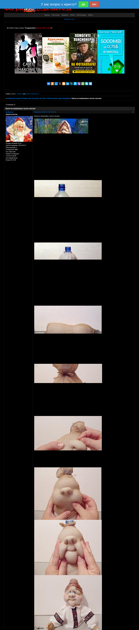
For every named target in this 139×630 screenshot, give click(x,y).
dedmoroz (9, 112)
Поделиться (38, 112)
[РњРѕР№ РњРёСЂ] (56, 83)
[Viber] (79, 83)
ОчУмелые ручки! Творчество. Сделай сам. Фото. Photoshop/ (31, 98)
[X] (60, 83)
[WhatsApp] (82, 83)
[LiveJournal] (71, 83)
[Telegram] (90, 83)
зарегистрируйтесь (32, 94)
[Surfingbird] (75, 83)
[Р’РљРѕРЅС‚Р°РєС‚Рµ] (48, 83)
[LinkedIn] (67, 83)
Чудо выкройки (64, 98)
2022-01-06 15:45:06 (49, 112)
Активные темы (69, 19)
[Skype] (86, 83)
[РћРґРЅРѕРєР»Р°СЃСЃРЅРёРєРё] (52, 83)
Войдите (20, 94)
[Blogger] (63, 83)
